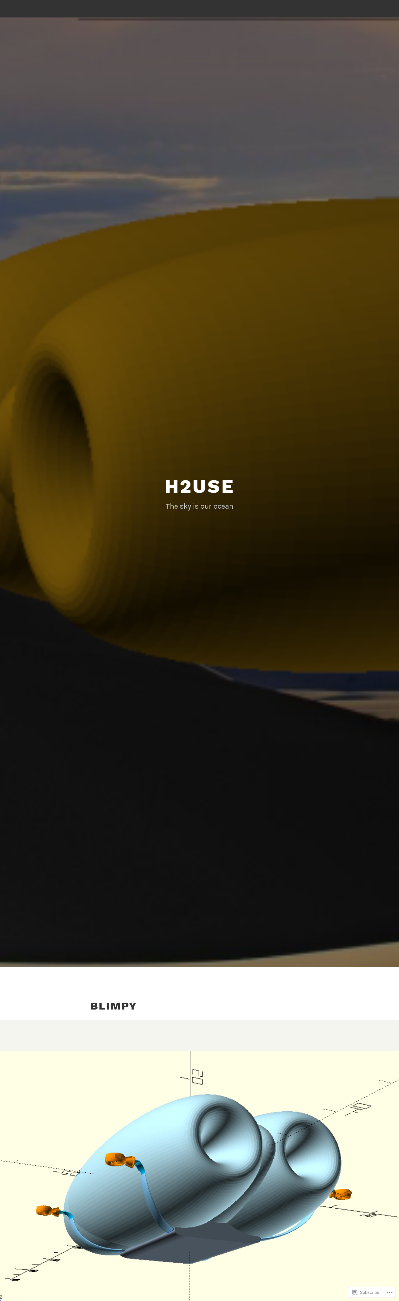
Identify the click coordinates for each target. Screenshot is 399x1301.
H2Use (200, 486)
